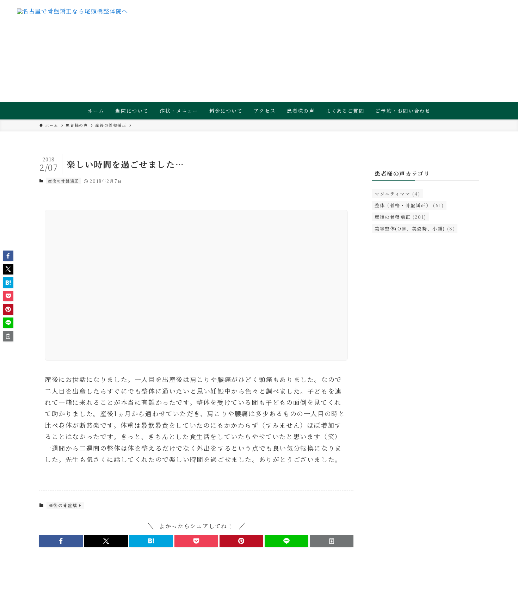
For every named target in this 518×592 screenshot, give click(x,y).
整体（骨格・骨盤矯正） (409, 205)
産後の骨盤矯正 (63, 181)
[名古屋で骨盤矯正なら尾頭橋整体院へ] (72, 22)
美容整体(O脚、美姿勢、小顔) (415, 228)
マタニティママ (397, 193)
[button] (61, 541)
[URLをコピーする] (331, 541)
